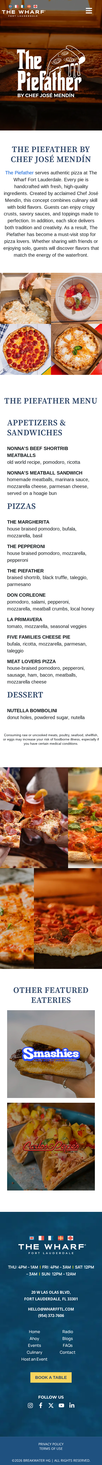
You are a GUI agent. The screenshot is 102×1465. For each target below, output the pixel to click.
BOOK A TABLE (51, 1377)
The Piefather (19, 172)
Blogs (67, 1338)
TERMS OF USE (51, 1448)
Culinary (34, 1352)
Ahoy (34, 1338)
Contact (67, 1352)
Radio (67, 1331)
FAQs (68, 1345)
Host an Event (34, 1359)
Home (34, 1331)
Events (34, 1345)
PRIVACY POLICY (51, 1444)
